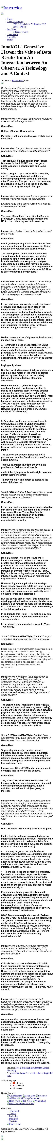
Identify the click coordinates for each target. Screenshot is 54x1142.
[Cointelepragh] (14, 1095)
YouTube (12, 1121)
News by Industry (15, 21)
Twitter (11, 1113)
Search (10, 39)
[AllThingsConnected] (28, 1098)
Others (23, 26)
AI (32, 24)
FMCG (16, 24)
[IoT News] (26, 1101)
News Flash (12, 34)
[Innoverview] (11, 8)
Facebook (13, 1111)
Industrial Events (20, 32)
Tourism (37, 24)
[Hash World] (13, 1101)
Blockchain (25, 24)
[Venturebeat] (39, 1101)
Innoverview (18, 80)
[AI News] (12, 1098)
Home (10, 19)
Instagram (12, 1119)
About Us (11, 37)
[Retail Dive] (29, 1095)
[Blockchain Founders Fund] (20, 1103)
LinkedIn (12, 1116)
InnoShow (11, 29)
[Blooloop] (41, 1095)
